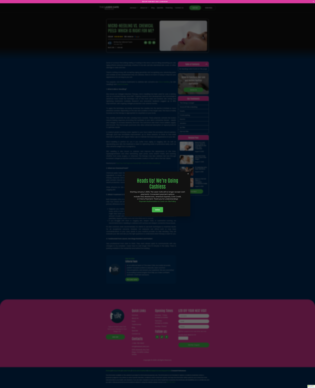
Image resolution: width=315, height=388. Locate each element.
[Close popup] (188, 174)
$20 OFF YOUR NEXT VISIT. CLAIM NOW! (155, 2)
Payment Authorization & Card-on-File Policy (157, 201)
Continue (157, 210)
